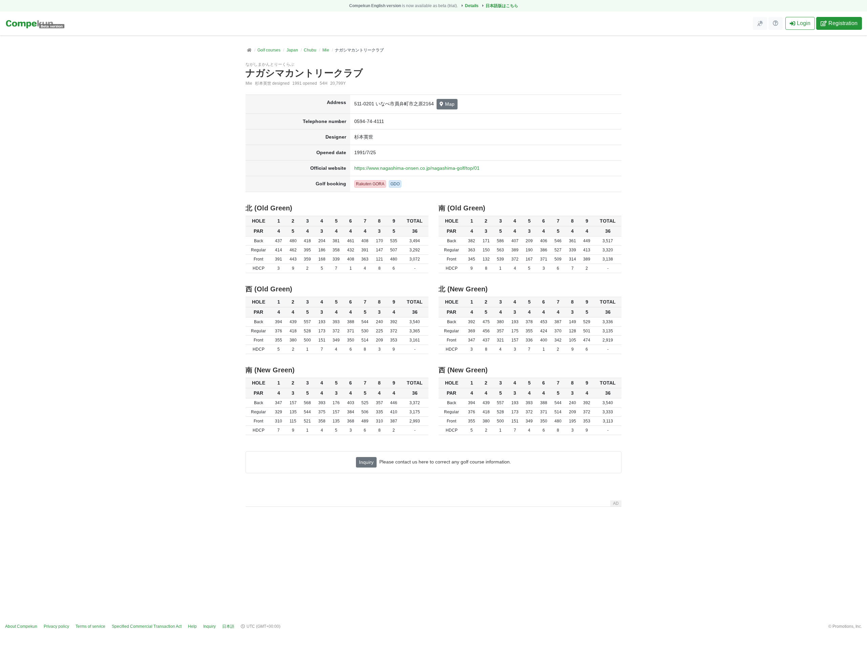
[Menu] (760, 23)
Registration (843, 23)
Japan (292, 50)
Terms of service (90, 626)
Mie (325, 50)
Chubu (310, 50)
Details (472, 5)
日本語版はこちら (502, 5)
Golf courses (268, 50)
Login (803, 23)
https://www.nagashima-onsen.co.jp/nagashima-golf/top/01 (417, 168)
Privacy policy (56, 626)
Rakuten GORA (370, 184)
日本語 (228, 626)
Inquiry (366, 462)
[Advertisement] (433, 557)
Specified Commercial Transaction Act (147, 626)
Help (192, 626)
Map (449, 104)
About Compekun (21, 626)
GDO (395, 184)
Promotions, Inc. (847, 626)
